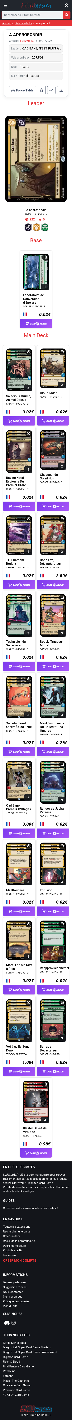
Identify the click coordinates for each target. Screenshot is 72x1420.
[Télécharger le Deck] (61, 90)
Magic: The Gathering (16, 1380)
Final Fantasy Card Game (18, 1366)
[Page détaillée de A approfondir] (36, 159)
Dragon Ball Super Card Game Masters (27, 1347)
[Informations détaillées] (45, 257)
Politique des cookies (16, 1301)
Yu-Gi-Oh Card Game (16, 1395)
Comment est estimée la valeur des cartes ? (30, 1208)
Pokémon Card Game (16, 1390)
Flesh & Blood (11, 1361)
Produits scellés (13, 1250)
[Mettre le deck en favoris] (42, 90)
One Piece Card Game (17, 1385)
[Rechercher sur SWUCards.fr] (66, 15)
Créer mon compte (19, 1261)
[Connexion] (66, 5)
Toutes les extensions (16, 1226)
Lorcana (8, 1376)
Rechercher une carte (16, 1231)
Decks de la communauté (19, 1241)
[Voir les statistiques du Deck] (51, 90)
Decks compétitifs (14, 1245)
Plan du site (10, 1306)
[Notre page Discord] (6, 1323)
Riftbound (9, 1371)
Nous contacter (13, 1292)
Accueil (6, 23)
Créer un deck (11, 1236)
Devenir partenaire (14, 1282)
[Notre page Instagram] (13, 1323)
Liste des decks (23, 23)
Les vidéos (9, 1255)
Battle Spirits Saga (14, 1343)
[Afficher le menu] (5, 5)
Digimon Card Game (15, 1357)
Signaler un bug (12, 1296)
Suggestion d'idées (14, 1287)
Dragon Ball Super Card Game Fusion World (30, 1352)
